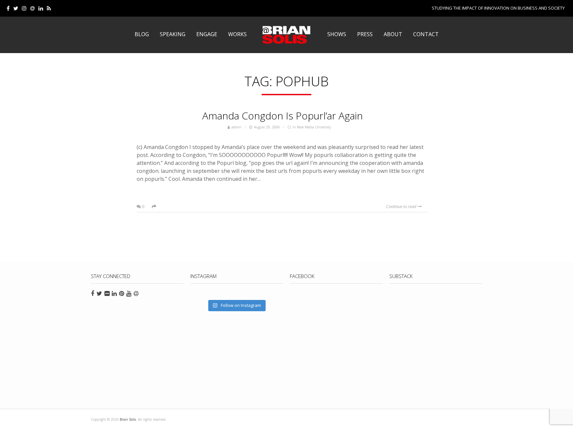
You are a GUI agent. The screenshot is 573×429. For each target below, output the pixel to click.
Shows (336, 34)
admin (236, 127)
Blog (142, 34)
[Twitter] (15, 8)
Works (237, 34)
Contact (426, 34)
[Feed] (49, 8)
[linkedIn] (40, 8)
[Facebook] (8, 8)
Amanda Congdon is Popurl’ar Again (282, 115)
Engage (206, 34)
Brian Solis (286, 35)
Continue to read (401, 206)
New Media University (314, 127)
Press (365, 34)
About (393, 34)
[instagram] (24, 8)
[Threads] (32, 8)
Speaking (172, 34)
